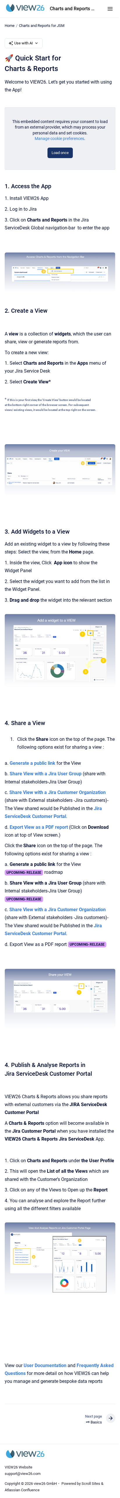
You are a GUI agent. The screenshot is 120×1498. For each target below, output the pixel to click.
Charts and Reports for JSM (73, 8)
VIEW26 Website (18, 1467)
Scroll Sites (91, 1483)
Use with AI (23, 43)
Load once (60, 153)
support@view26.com (22, 1473)
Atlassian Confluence (22, 1490)
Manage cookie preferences (59, 138)
